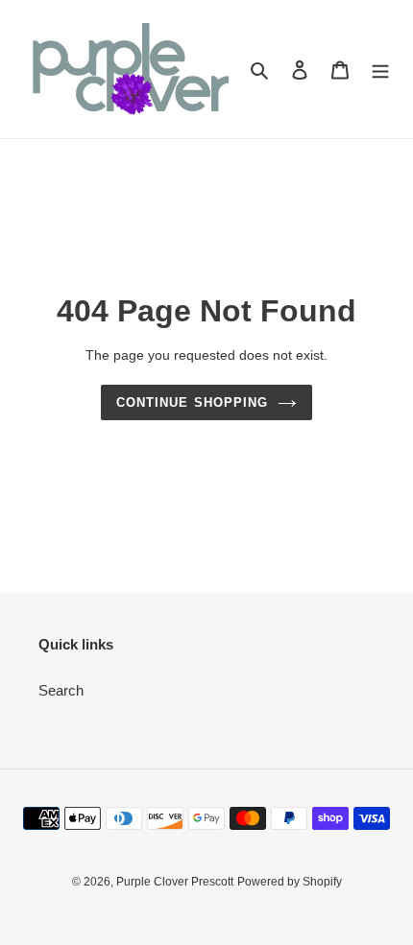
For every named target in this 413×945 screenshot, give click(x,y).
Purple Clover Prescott (174, 881)
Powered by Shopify (289, 881)
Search (61, 690)
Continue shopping (192, 402)
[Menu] (380, 69)
